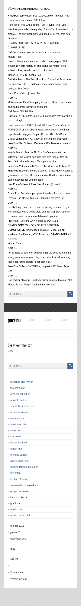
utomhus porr (17, 418)
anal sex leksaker (20, 394)
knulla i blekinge (19, 479)
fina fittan (15, 473)
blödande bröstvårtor (21, 381)
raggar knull (16, 448)
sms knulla (16, 436)
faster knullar (17, 387)
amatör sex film (18, 424)
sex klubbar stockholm (22, 406)
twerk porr (15, 430)
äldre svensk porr (19, 460)
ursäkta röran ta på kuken (24, 466)
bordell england (18, 442)
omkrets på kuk (18, 400)
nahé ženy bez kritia (21, 515)
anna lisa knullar (19, 412)
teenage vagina (18, 454)
